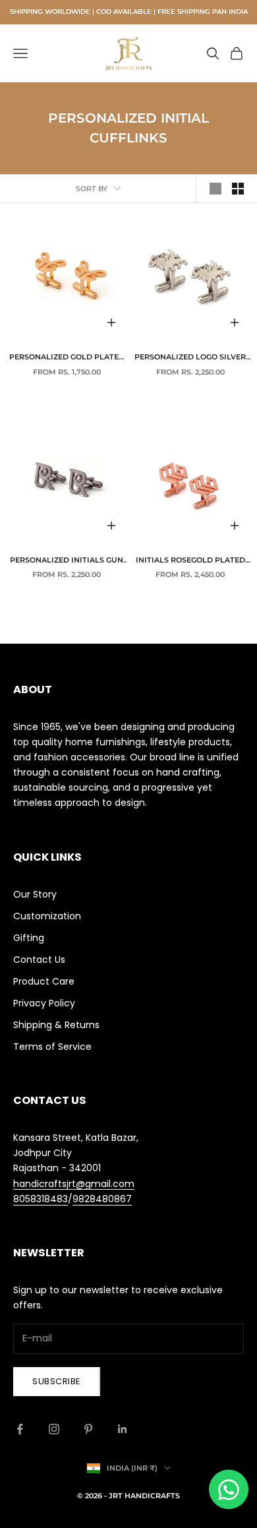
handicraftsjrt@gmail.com (73, 1183)
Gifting (28, 937)
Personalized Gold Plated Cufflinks (67, 358)
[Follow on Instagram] (54, 1429)
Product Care (43, 981)
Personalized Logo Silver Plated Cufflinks (190, 358)
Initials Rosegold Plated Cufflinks (190, 561)
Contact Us (39, 959)
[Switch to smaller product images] (238, 188)
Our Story (35, 894)
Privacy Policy (44, 1003)
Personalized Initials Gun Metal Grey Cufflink (66, 561)
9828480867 (102, 1199)
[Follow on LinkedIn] (122, 1429)
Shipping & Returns (56, 1024)
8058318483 (40, 1199)
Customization (47, 916)
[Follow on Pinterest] (88, 1429)
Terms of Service (52, 1046)
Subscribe (56, 1381)
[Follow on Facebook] (19, 1429)
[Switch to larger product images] (215, 188)
